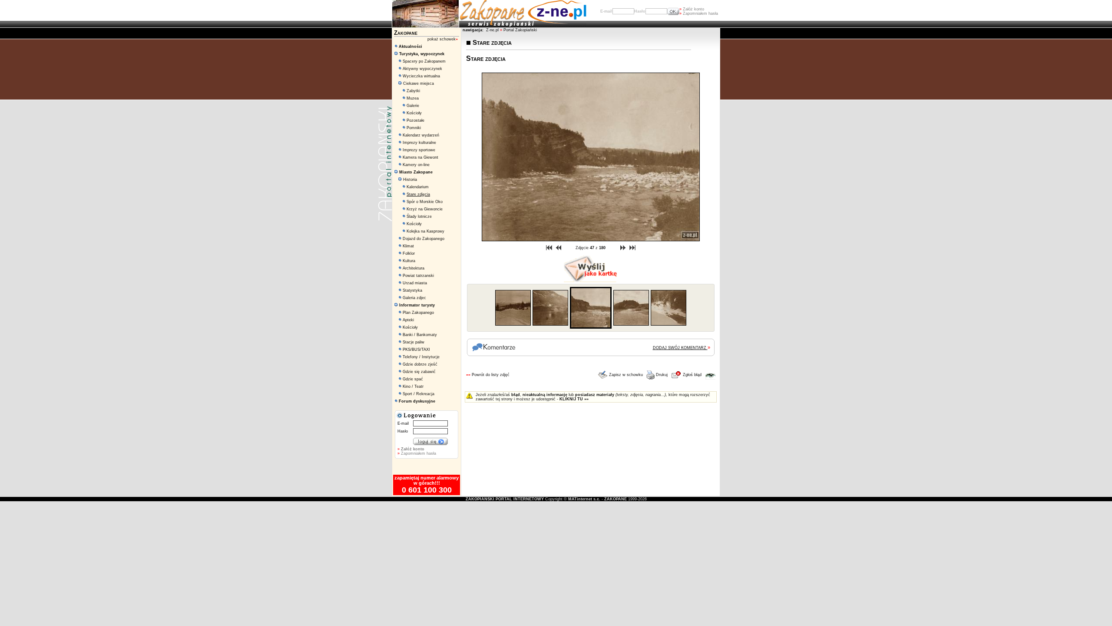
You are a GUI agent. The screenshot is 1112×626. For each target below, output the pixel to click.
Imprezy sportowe (419, 150)
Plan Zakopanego (418, 312)
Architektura (413, 268)
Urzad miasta (415, 283)
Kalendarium (418, 187)
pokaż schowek (442, 39)
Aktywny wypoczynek (422, 69)
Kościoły (414, 113)
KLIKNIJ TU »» (574, 399)
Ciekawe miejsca (418, 83)
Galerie (413, 105)
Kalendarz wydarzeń (421, 135)
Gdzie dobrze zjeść (420, 364)
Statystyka (412, 290)
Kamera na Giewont (420, 157)
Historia (409, 179)
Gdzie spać (413, 379)
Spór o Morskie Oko (425, 202)
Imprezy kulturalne (419, 142)
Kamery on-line (416, 165)
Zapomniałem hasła (698, 13)
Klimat (408, 246)
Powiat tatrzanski (418, 275)
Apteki (408, 320)
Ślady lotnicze (419, 216)
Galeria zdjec (414, 298)
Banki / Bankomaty (420, 335)
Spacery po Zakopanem (424, 61)
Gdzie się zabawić (419, 372)
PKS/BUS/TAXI (416, 349)
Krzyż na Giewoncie (425, 209)
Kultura (409, 261)
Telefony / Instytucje (421, 357)
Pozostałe (415, 120)
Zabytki (413, 91)
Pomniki (414, 128)
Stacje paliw (413, 342)
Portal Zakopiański (520, 30)
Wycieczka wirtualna (421, 76)
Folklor (409, 253)
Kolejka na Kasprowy (425, 231)
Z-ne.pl (493, 30)
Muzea (413, 98)
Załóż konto (691, 9)
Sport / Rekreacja (418, 394)
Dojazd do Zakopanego (423, 238)
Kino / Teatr (413, 386)
